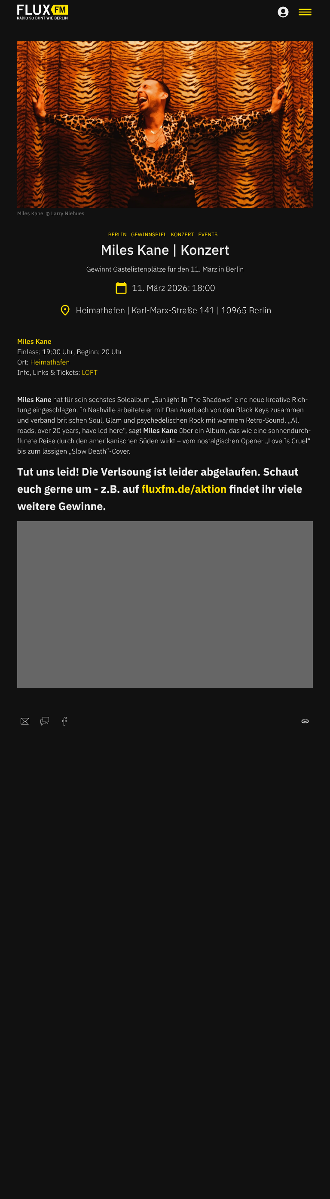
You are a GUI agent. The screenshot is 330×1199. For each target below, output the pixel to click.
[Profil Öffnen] (283, 12)
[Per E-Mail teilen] (25, 721)
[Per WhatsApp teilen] (44, 721)
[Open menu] (305, 12)
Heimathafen (50, 362)
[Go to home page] (42, 12)
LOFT (89, 372)
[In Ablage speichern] (305, 721)
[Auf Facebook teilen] (64, 721)
